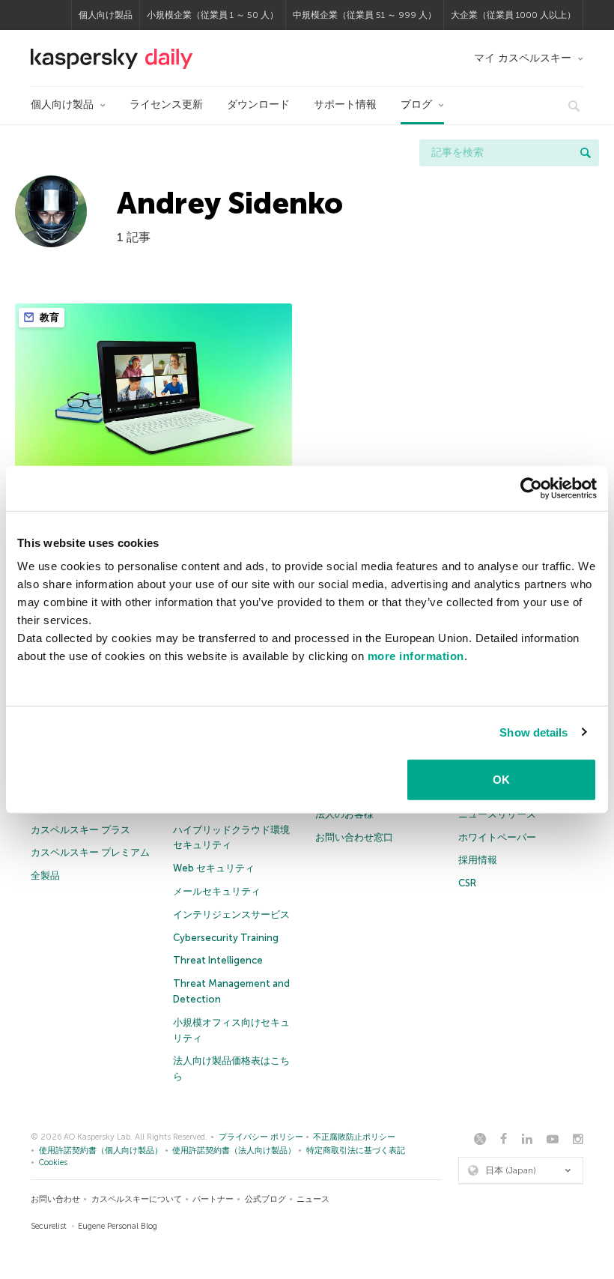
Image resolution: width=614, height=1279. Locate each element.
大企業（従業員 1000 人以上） (513, 15)
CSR (467, 883)
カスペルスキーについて (136, 1199)
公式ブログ (265, 1199)
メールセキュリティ (217, 891)
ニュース (313, 1199)
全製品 (45, 875)
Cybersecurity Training (226, 937)
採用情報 (477, 859)
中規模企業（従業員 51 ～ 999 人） (365, 15)
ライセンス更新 (166, 104)
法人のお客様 (344, 814)
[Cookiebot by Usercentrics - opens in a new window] (531, 488)
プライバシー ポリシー (261, 1137)
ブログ (416, 104)
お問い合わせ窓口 (354, 837)
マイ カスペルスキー (522, 58)
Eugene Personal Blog (117, 1226)
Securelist (49, 1226)
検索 (585, 152)
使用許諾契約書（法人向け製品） (234, 1150)
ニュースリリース (497, 814)
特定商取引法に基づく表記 (355, 1150)
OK (501, 779)
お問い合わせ (55, 1199)
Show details (533, 731)
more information (416, 656)
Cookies (53, 1162)
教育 (48, 317)
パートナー (213, 1199)
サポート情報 (345, 104)
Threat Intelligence (218, 960)
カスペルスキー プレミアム (90, 852)
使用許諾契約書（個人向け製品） (100, 1150)
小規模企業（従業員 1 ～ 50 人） (213, 15)
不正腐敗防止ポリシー (354, 1137)
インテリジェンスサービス (231, 914)
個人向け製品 (106, 15)
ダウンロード (258, 104)
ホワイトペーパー (497, 837)
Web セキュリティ (214, 868)
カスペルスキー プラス (80, 829)
